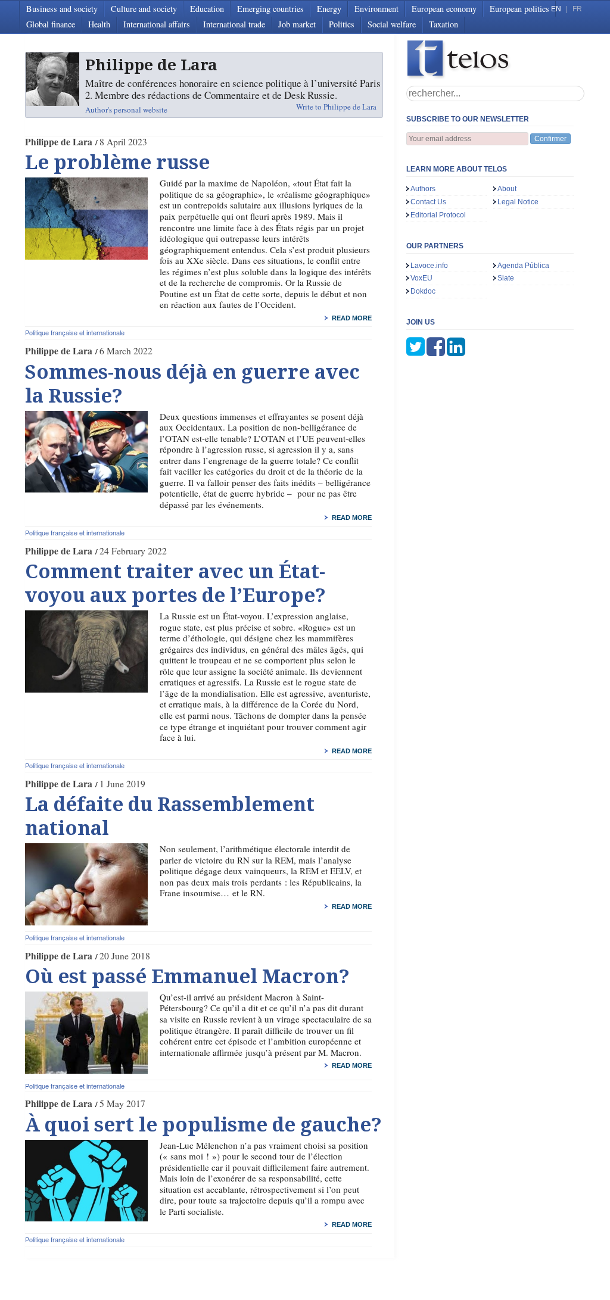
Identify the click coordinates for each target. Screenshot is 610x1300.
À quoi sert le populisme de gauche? (203, 1125)
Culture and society (144, 8)
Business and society (62, 8)
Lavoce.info (429, 265)
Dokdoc (422, 291)
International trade (234, 24)
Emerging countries (270, 8)
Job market (297, 24)
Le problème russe (117, 162)
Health (99, 24)
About (506, 189)
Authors (422, 189)
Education (207, 8)
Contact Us (428, 202)
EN (556, 9)
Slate (505, 278)
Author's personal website (126, 109)
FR (577, 9)
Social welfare (392, 24)
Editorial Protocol (438, 215)
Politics (341, 24)
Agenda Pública (523, 265)
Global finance (50, 24)
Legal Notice (518, 202)
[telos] (495, 60)
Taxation (443, 24)
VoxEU (421, 278)
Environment (376, 8)
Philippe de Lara (58, 141)
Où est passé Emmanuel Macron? (187, 976)
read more (352, 318)
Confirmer (550, 139)
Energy (329, 8)
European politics (519, 8)
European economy (444, 8)
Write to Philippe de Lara (336, 106)
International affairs (156, 24)
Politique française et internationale (75, 332)
